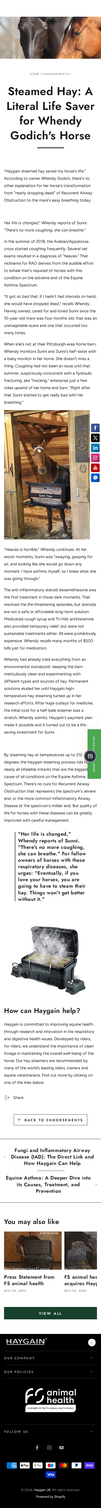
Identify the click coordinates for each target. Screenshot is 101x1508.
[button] (90, 756)
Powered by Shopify (50, 1497)
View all (50, 1313)
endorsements (56, 74)
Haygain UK (42, 1490)
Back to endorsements (54, 1120)
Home (34, 74)
